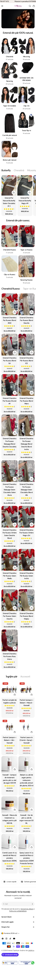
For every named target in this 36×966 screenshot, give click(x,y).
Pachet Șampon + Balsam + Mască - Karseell (26, 703)
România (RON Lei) (10, 933)
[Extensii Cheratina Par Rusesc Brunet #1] (9, 385)
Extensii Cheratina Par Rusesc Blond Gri (9, 361)
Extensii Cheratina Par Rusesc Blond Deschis (26, 320)
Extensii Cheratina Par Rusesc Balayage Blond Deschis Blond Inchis (26, 444)
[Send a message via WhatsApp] (33, 962)
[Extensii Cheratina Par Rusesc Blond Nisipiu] (26, 600)
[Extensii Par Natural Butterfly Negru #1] (25, 185)
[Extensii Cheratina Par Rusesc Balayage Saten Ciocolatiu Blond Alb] (26, 471)
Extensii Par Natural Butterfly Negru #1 (25, 201)
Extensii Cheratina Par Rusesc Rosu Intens (9, 656)
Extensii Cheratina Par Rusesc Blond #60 (9, 320)
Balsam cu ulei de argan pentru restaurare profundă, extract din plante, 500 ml (26, 780)
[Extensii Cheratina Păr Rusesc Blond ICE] (26, 344)
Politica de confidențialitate (17, 911)
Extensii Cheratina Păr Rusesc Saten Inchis (26, 576)
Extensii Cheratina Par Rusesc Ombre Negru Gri (26, 533)
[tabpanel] (18, 195)
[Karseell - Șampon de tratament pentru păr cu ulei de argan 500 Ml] (9, 764)
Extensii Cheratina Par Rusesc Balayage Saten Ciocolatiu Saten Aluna (9, 489)
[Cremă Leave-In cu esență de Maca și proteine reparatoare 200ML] (9, 842)
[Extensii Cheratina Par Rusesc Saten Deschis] (9, 600)
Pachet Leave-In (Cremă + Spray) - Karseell (26, 740)
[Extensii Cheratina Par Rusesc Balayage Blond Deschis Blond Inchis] (26, 425)
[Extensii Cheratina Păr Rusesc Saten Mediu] (9, 560)
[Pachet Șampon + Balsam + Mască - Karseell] (26, 689)
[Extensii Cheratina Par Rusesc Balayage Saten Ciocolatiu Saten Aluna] (9, 471)
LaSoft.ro (31, 950)
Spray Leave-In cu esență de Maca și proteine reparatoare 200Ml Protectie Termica (26, 858)
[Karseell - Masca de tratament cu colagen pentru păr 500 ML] (9, 804)
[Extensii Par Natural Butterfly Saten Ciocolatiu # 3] (9, 185)
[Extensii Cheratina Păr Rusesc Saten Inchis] (26, 560)
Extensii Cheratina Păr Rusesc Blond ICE (26, 361)
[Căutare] (30, 6)
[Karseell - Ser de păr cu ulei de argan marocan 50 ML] (26, 804)
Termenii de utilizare (27, 909)
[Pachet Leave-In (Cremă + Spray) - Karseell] (26, 727)
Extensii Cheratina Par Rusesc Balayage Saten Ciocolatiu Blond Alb (26, 489)
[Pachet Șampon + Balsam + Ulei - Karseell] (9, 727)
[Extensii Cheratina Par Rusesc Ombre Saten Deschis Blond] (9, 517)
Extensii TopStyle (13, 950)
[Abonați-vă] (32, 904)
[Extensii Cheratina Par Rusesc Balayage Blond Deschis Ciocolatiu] (9, 425)
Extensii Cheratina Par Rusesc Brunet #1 (9, 401)
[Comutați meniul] (2, 6)
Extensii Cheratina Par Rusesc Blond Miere (26, 401)
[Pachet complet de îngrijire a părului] (9, 689)
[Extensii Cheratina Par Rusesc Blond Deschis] (26, 304)
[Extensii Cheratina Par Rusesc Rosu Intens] (9, 640)
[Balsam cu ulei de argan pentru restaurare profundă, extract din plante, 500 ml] (26, 764)
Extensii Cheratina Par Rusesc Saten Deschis (9, 616)
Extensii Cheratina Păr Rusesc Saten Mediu (9, 576)
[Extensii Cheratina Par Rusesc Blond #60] (9, 304)
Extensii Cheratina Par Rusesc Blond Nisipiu (26, 616)
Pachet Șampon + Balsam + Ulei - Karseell (9, 740)
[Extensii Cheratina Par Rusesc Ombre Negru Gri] (26, 517)
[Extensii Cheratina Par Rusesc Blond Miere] (26, 385)
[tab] (6, 170)
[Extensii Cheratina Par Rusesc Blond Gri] (9, 344)
